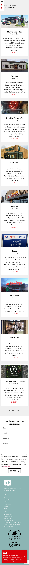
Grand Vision (14, 162)
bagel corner (14, 337)
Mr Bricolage (14, 295)
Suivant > (18, 411)
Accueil (5, 5)
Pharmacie (14, 76)
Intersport (14, 251)
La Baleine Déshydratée (14, 118)
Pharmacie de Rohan (14, 32)
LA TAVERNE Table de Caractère (14, 381)
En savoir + (14, 52)
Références (12, 5)
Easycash (14, 207)
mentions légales (6, 466)
